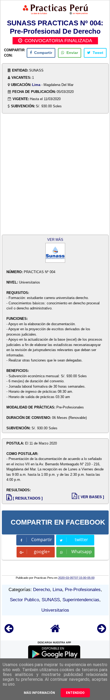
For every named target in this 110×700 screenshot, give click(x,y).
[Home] (55, 631)
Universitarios (55, 610)
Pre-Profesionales (83, 589)
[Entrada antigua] (101, 631)
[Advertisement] (55, 175)
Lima (36, 85)
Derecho (41, 589)
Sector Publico (24, 599)
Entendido (75, 693)
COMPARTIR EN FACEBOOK (58, 522)
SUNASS (51, 599)
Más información (39, 693)
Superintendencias (80, 599)
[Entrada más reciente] (9, 631)
